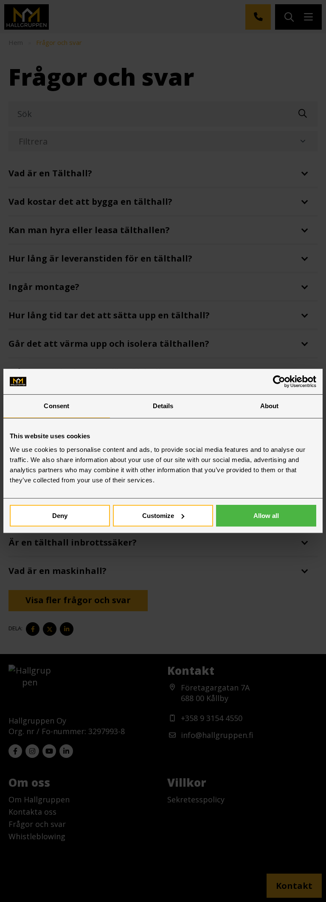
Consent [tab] (56, 405)
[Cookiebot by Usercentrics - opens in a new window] (279, 381)
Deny (59, 515)
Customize (158, 515)
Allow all (266, 515)
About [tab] (269, 405)
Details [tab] (163, 405)
